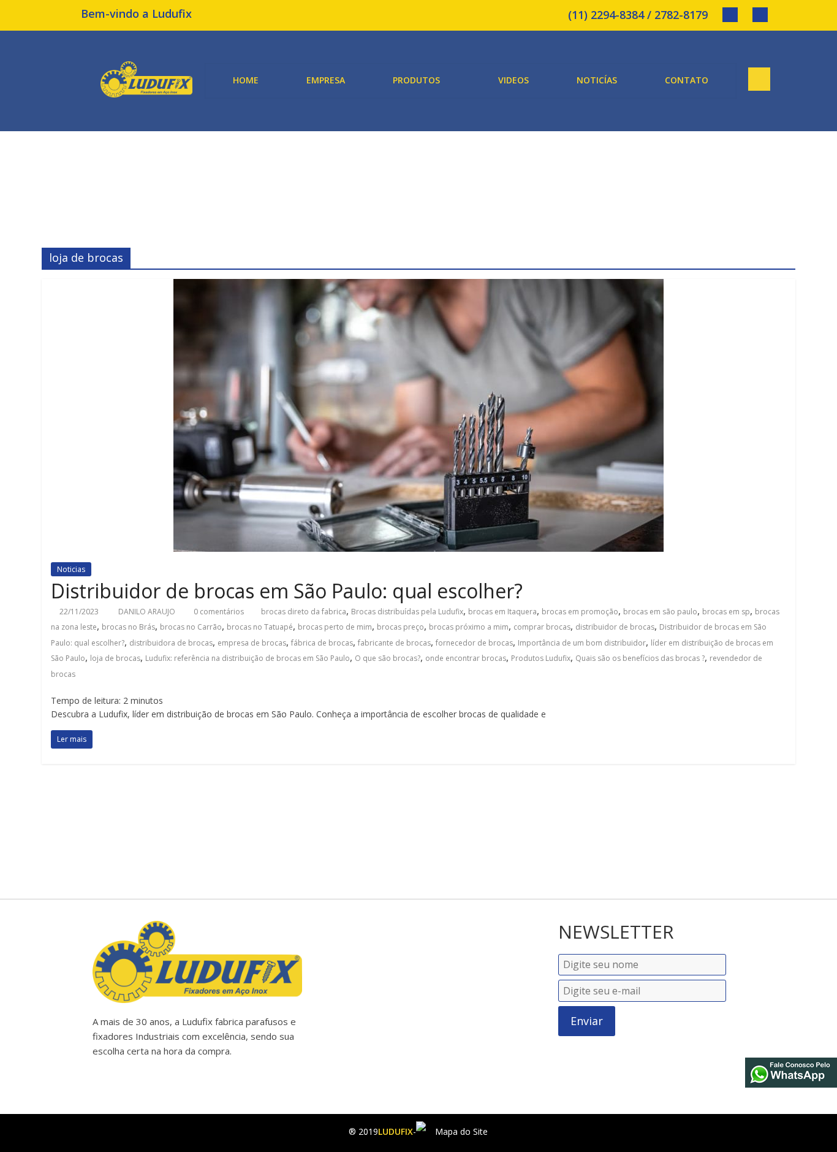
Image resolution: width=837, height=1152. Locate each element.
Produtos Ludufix (540, 658)
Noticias (71, 569)
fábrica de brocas (322, 643)
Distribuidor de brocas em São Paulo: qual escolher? (287, 591)
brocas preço (400, 627)
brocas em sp (726, 611)
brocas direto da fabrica (303, 611)
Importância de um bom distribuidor (582, 643)
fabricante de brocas (394, 643)
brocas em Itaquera (502, 611)
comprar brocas (541, 627)
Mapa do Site (460, 1131)
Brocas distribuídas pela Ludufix (407, 611)
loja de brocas (115, 658)
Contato (686, 80)
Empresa (325, 80)
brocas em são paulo (660, 611)
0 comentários (218, 611)
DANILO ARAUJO (147, 611)
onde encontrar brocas (465, 658)
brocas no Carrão (191, 627)
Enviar (586, 1020)
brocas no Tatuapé (260, 627)
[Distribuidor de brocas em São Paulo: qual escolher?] (418, 286)
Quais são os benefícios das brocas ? (640, 658)
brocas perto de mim (335, 627)
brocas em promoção (580, 611)
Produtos (416, 80)
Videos (513, 80)
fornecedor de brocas (474, 643)
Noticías (597, 80)
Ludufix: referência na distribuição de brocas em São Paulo (247, 658)
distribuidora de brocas (171, 643)
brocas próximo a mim (469, 627)
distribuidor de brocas (614, 627)
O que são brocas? (387, 658)
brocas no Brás (128, 627)
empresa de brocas (252, 643)
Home (246, 80)
